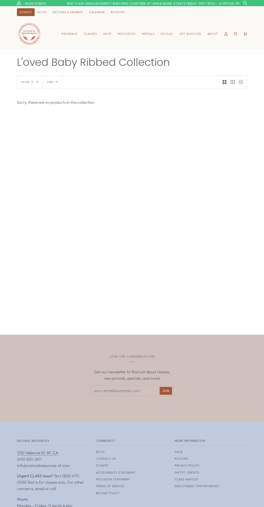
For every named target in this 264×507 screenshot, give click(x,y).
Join (165, 391)
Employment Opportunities (197, 486)
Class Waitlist (187, 479)
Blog (100, 452)
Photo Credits (187, 472)
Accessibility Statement (116, 472)
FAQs (179, 452)
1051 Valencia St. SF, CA (37, 452)
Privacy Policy (187, 465)
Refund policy (107, 493)
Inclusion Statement (113, 479)
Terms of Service (110, 486)
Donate (102, 465)
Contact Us (106, 459)
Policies (181, 459)
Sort (50, 82)
